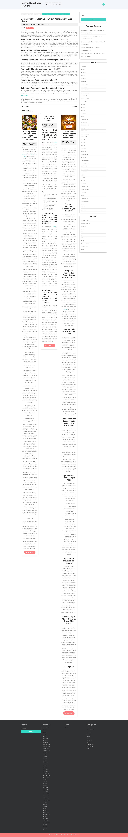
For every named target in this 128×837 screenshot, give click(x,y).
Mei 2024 (83, 145)
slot (82, 234)
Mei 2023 (83, 180)
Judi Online (83, 226)
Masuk (66, 727)
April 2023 (83, 183)
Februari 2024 (84, 154)
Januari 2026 (84, 87)
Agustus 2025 (84, 101)
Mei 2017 (83, 207)
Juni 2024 (83, 142)
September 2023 (85, 169)
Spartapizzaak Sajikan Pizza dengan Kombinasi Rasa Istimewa (29, 136)
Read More (30, 553)
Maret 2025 (83, 116)
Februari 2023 (84, 186)
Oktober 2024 (84, 130)
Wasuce (34, 24)
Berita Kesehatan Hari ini (27, 14)
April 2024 (83, 148)
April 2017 (83, 209)
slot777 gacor (24, 95)
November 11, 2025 (67, 141)
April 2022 (83, 192)
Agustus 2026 (84, 66)
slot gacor (54, 226)
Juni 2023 (83, 177)
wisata (82, 249)
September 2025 (85, 98)
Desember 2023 (85, 160)
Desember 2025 (85, 90)
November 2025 (85, 92)
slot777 (65, 309)
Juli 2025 (83, 104)
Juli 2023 (83, 174)
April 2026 (83, 78)
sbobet (82, 232)
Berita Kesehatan (85, 220)
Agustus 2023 (84, 171)
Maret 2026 (83, 81)
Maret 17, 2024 (26, 24)
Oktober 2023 (84, 166)
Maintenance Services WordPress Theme (60, 834)
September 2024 (85, 133)
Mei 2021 (83, 204)
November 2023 (85, 163)
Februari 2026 (84, 84)
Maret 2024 (83, 151)
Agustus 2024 (84, 136)
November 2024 (85, 128)
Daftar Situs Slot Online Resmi (49, 118)
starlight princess (85, 243)
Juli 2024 (83, 139)
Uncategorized (38, 14)
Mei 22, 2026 (27, 143)
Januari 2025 (84, 122)
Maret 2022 (83, 195)
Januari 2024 (84, 157)
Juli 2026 (83, 69)
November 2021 (85, 201)
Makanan (83, 229)
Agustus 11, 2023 (47, 124)
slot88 (82, 240)
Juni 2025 (83, 107)
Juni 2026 (83, 72)
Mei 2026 (83, 75)
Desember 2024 (85, 125)
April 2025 (83, 113)
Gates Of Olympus (85, 223)
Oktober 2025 (84, 95)
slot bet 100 (84, 237)
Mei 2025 (83, 110)
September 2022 (85, 189)
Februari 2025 (84, 119)
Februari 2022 (84, 198)
